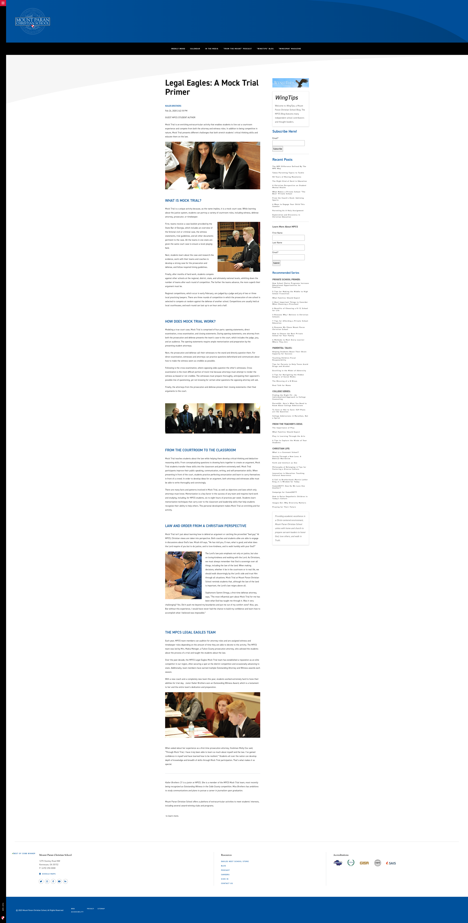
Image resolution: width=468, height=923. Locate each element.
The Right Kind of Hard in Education (289, 181)
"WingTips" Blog (266, 48)
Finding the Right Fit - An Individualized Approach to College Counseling (289, 397)
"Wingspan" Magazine (290, 49)
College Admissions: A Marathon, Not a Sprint (290, 417)
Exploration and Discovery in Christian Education (286, 216)
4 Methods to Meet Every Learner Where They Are (288, 341)
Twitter (41, 881)
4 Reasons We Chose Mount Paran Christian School (288, 328)
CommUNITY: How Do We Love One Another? (288, 487)
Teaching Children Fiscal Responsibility (284, 359)
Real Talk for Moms (281, 385)
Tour (3, 913)
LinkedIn (65, 881)
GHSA (338, 862)
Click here (169, 811)
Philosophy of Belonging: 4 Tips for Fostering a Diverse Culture (289, 468)
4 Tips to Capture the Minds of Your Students (289, 442)
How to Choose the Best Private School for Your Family (287, 335)
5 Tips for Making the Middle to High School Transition (290, 293)
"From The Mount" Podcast (238, 48)
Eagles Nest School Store (235, 861)
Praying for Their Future (284, 507)
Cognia (377, 863)
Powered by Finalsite (116, 910)
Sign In (225, 879)
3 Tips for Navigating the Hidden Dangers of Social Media (288, 376)
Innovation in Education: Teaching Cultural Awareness (288, 474)
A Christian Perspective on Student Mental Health (289, 187)
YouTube (59, 881)
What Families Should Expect (286, 298)
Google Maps (49, 874)
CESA (350, 862)
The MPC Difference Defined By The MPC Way (289, 168)
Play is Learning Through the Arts (289, 436)
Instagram (47, 881)
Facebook (53, 881)
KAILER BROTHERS (173, 105)
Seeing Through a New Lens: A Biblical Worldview (286, 458)
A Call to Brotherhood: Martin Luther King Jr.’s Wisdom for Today (290, 481)
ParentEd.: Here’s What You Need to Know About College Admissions (289, 405)
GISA (364, 862)
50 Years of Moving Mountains (286, 177)
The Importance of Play (283, 428)
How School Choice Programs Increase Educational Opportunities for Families (290, 285)
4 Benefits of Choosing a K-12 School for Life (290, 310)
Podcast (225, 870)
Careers (225, 874)
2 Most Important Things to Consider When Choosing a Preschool (290, 303)
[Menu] (3, 3)
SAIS (391, 862)
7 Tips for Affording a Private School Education (290, 322)
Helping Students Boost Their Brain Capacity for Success (289, 353)
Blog (223, 866)
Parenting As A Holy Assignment (288, 211)
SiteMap (101, 909)
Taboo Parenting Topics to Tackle (288, 173)
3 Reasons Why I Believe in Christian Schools (290, 316)
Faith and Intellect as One (284, 463)
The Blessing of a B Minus (284, 381)
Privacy (90, 909)
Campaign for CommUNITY (284, 492)
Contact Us (227, 883)
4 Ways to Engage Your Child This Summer (288, 205)
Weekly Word (178, 49)
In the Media (211, 49)
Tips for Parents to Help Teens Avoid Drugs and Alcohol (290, 365)
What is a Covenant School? (285, 452)
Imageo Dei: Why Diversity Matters (289, 503)
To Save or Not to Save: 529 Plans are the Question (289, 411)
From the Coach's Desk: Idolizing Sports (288, 199)
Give (3, 897)
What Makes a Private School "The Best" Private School (288, 193)
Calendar (195, 49)
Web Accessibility (77, 910)
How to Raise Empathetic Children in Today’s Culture (290, 498)
